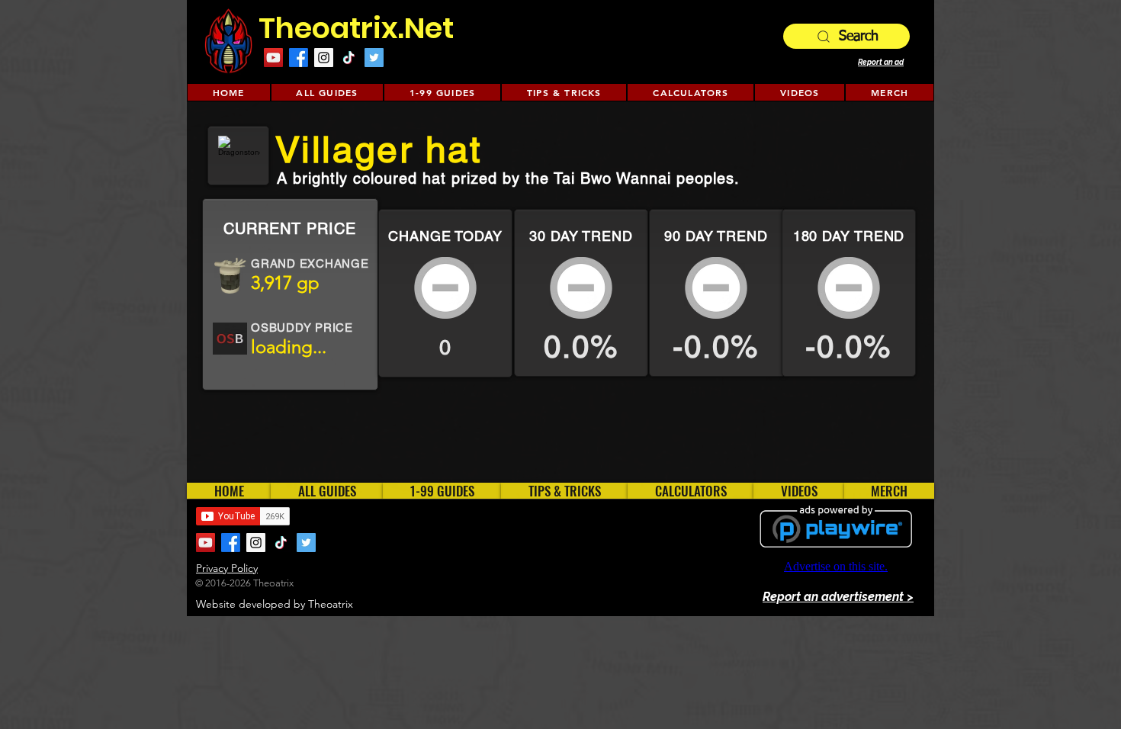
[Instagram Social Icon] (323, 57)
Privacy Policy (227, 568)
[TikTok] (348, 57)
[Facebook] (298, 57)
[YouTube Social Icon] (273, 57)
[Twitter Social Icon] (374, 57)
